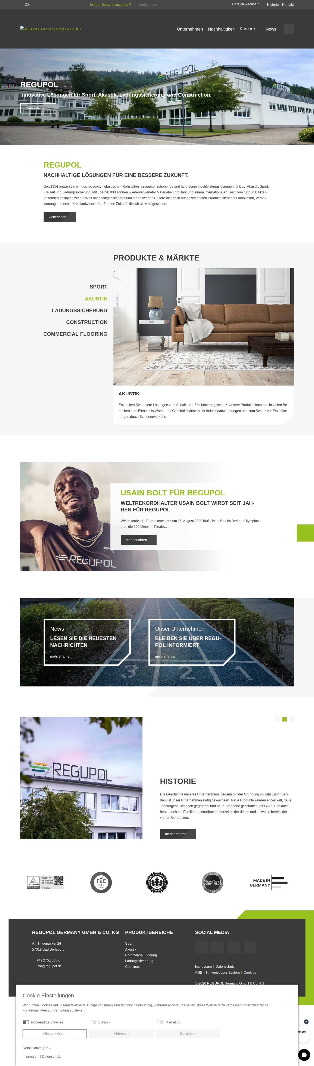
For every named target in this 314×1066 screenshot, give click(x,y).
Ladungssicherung (79, 310)
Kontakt (288, 4)
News (271, 29)
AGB (198, 972)
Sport (98, 287)
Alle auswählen (54, 1033)
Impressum (203, 966)
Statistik (104, 1022)
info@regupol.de (49, 966)
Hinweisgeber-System (223, 972)
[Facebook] (201, 947)
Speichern (188, 1033)
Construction (86, 322)
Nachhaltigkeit (221, 29)
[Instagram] (250, 947)
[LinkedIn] (233, 947)
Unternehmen (190, 29)
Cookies (250, 972)
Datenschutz (225, 966)
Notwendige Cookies (47, 1022)
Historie (273, 4)
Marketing (173, 1022)
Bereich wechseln (246, 4)
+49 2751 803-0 (48, 960)
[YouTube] (217, 947)
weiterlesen (58, 217)
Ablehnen (121, 1033)
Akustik (96, 299)
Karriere (248, 28)
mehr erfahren (36, 108)
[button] (277, 719)
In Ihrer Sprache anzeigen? (111, 4)
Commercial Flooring (75, 334)
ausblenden (148, 5)
